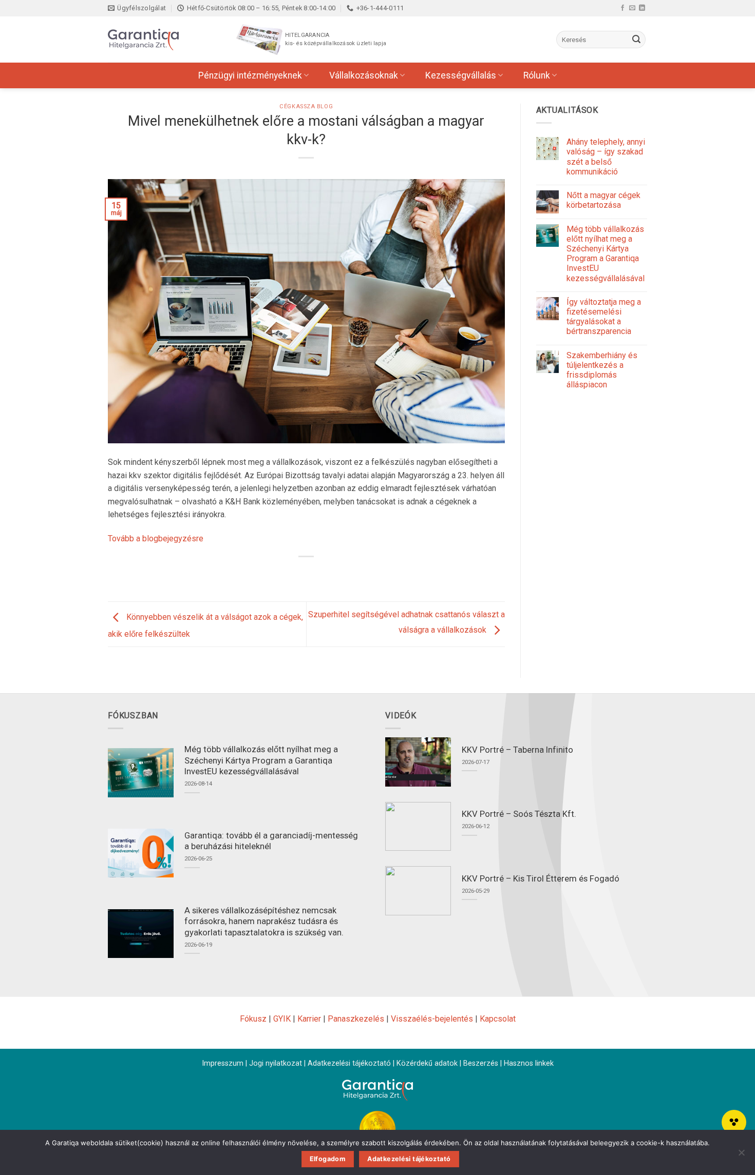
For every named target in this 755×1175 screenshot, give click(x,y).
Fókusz (253, 1019)
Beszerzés (480, 1063)
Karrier (309, 1019)
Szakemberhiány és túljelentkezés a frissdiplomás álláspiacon (602, 370)
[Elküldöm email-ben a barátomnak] (316, 573)
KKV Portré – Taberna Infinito (517, 750)
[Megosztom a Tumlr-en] (334, 573)
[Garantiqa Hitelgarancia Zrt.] (159, 39)
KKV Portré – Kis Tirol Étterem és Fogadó (540, 879)
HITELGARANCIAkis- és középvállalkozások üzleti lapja (335, 39)
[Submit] (636, 39)
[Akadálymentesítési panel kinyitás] (734, 1122)
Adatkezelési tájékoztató (349, 1063)
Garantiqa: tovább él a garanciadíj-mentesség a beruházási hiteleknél (271, 841)
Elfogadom (328, 1159)
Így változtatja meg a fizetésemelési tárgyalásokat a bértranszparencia (604, 317)
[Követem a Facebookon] (622, 7)
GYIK (282, 1019)
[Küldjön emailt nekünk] (632, 7)
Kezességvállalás (460, 75)
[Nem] (741, 1155)
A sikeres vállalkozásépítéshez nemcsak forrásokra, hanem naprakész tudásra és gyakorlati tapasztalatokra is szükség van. (264, 921)
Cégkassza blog (306, 106)
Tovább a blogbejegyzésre (155, 538)
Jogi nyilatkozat (275, 1063)
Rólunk (536, 75)
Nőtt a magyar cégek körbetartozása (603, 200)
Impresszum (222, 1063)
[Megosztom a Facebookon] (278, 573)
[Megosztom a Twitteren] (297, 573)
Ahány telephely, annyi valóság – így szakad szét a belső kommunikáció (606, 157)
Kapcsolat (498, 1019)
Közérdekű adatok (427, 1063)
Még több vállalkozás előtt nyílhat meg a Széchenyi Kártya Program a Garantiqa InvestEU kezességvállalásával (606, 253)
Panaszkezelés (356, 1019)
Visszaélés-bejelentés (432, 1019)
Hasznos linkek (529, 1063)
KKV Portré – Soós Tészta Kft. (519, 814)
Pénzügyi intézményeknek (250, 75)
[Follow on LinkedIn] (642, 7)
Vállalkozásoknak (363, 75)
